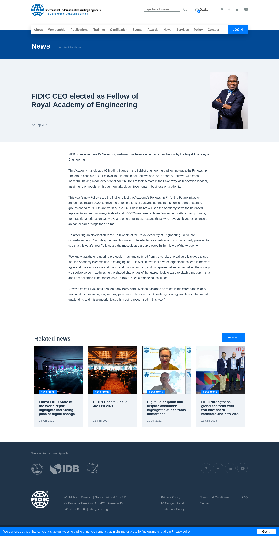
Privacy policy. (181, 531)
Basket (204, 9)
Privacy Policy (170, 497)
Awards (152, 29)
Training (99, 29)
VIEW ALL (233, 337)
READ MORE (48, 392)
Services (182, 29)
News (167, 29)
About (38, 29)
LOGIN (237, 29)
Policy (198, 29)
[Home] (66, 14)
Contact (213, 29)
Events (137, 29)
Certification (119, 29)
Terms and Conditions (214, 497)
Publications (79, 29)
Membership (56, 29)
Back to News (71, 47)
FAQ (245, 497)
